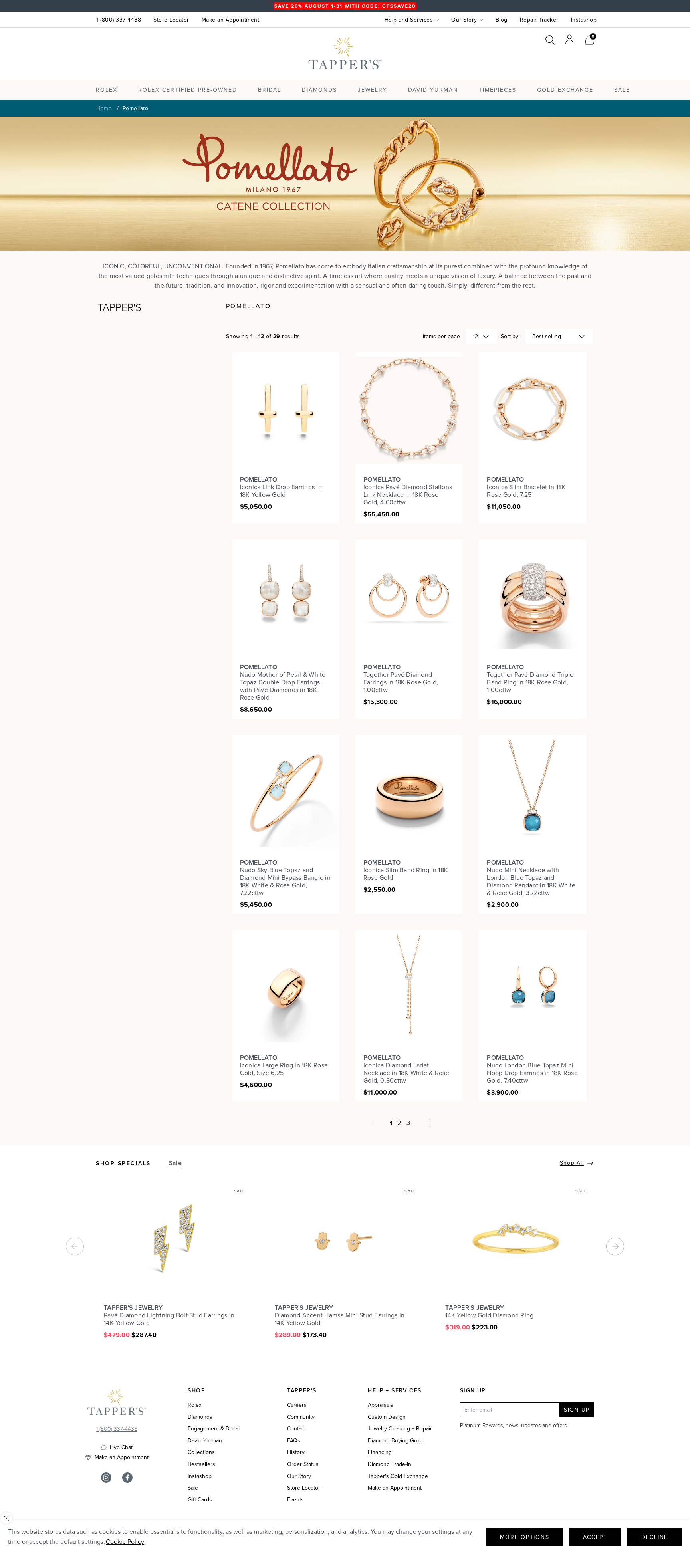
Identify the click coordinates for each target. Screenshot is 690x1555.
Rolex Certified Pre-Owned (187, 90)
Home (104, 108)
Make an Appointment (231, 20)
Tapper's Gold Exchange (398, 1476)
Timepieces (497, 90)
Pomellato (136, 108)
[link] (589, 39)
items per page (441, 336)
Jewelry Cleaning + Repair (400, 1429)
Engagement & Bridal (214, 1429)
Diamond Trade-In (389, 1464)
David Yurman (205, 1441)
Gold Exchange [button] (565, 90)
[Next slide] (615, 1246)
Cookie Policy (125, 1541)
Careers (297, 1405)
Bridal (269, 90)
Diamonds (319, 90)
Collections (201, 1452)
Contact (296, 1429)
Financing (380, 1452)
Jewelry (372, 90)
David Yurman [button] (433, 90)
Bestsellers (201, 1464)
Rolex (564, 61)
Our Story (299, 1476)
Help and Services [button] (409, 20)
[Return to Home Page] (117, 1404)
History (296, 1452)
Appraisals (380, 1405)
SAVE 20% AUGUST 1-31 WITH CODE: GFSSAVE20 (345, 6)
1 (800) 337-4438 (118, 20)
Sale (193, 1488)
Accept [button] (595, 1537)
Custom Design (387, 1417)
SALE (622, 90)
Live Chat (121, 1448)
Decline (654, 1537)
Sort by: (510, 336)
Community (301, 1417)
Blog (502, 20)
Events (295, 1500)
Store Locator (171, 20)
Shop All (572, 1163)
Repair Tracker (539, 20)
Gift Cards (200, 1500)
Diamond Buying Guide (396, 1441)
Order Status (303, 1464)
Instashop (584, 20)
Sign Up (577, 1410)
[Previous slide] (75, 1246)
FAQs (293, 1441)
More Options (524, 1537)
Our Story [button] (464, 20)
